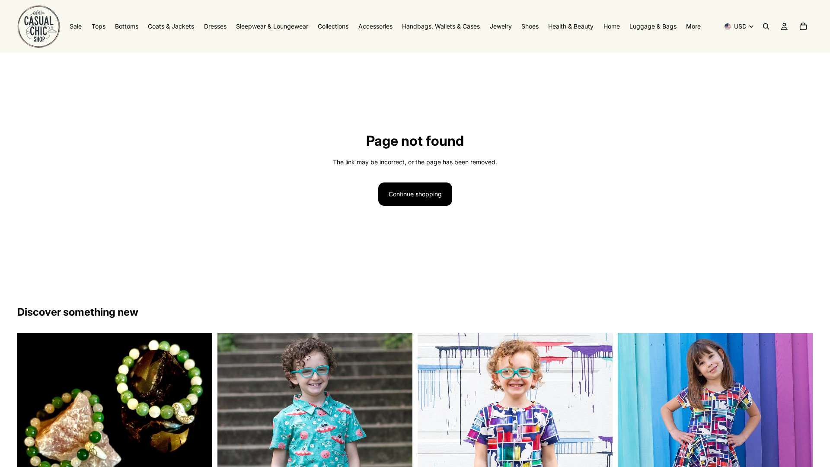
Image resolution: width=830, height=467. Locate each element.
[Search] (766, 26)
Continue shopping (415, 194)
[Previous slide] (30, 407)
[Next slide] (199, 407)
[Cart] (803, 26)
